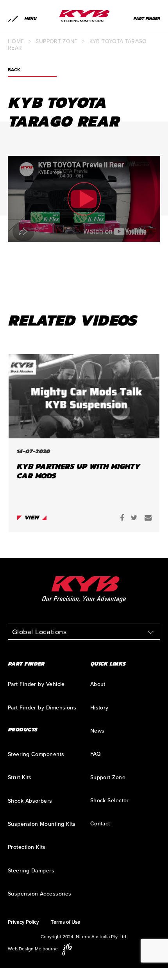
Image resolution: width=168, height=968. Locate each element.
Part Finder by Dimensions (42, 707)
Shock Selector (109, 800)
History (99, 707)
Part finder (146, 18)
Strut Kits (20, 777)
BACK (14, 69)
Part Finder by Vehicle (36, 684)
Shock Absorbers (30, 801)
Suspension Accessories (39, 893)
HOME (16, 41)
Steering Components (36, 754)
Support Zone (56, 41)
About (97, 684)
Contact (100, 823)
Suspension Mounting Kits (42, 824)
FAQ (95, 754)
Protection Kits (27, 847)
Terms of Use (65, 922)
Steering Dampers (31, 870)
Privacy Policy (23, 922)
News (97, 730)
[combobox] (84, 632)
